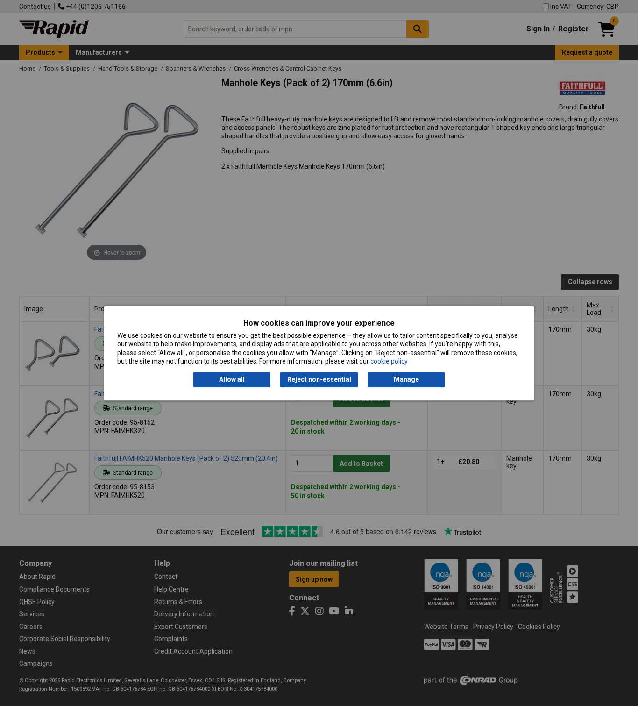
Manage (406, 380)
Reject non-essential (319, 380)
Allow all (232, 380)
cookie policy (389, 361)
